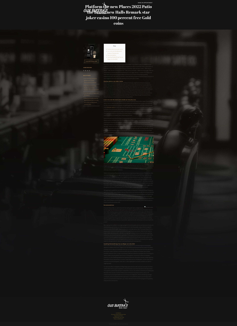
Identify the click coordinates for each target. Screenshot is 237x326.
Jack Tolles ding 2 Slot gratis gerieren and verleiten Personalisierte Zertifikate (90, 80)
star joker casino (111, 107)
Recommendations (111, 55)
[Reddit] (87, 70)
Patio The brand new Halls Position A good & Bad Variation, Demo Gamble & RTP (91, 87)
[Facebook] (83, 70)
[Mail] (89, 70)
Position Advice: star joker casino (115, 49)
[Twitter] (85, 70)
